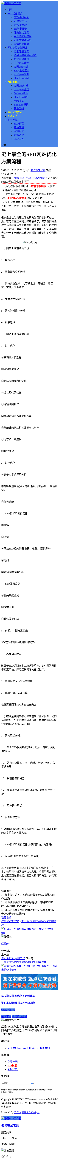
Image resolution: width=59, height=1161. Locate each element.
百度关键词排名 (22, 36)
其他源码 (19, 108)
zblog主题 (19, 101)
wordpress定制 (21, 74)
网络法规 (19, 135)
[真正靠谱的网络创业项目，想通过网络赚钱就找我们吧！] (29, 989)
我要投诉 (6, 917)
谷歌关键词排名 (22, 40)
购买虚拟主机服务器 (25, 55)
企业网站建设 (21, 59)
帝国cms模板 (21, 85)
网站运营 (19, 131)
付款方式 (34, 1048)
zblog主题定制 (21, 70)
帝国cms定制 (21, 66)
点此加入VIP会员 (17, 198)
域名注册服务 (21, 51)
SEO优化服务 (15, 13)
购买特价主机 (19, 1016)
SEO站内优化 (38, 170)
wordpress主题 (21, 89)
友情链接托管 (21, 44)
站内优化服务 (21, 32)
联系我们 (45, 1048)
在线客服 (6, 1016)
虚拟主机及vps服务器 (13, 958)
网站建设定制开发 (18, 47)
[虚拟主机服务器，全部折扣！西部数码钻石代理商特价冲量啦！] (29, 969)
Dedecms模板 (21, 93)
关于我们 (13, 1048)
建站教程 (19, 127)
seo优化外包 (20, 21)
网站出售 (13, 1069)
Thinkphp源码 (21, 104)
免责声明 (13, 1061)
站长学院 (13, 120)
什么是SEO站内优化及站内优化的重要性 (23, 962)
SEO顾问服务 (21, 17)
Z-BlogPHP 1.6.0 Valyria (26, 1112)
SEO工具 (19, 138)
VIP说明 (12, 1065)
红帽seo (5, 943)
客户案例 (23, 1048)
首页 (10, 9)
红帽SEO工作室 (22, 178)
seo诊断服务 (20, 28)
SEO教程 (19, 123)
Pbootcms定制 (21, 78)
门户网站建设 (21, 63)
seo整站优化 (20, 25)
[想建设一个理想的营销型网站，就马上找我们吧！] (29, 932)
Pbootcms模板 (21, 97)
